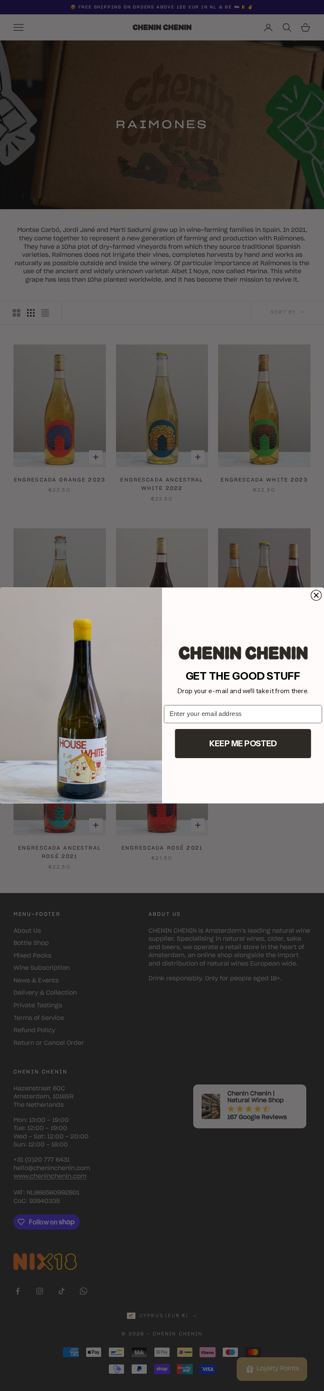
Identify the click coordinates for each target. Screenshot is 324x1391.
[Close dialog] (316, 595)
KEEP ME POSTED (243, 743)
